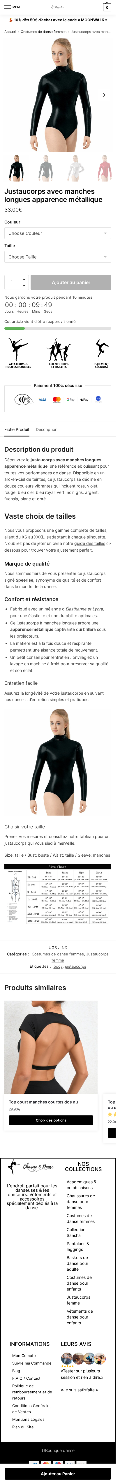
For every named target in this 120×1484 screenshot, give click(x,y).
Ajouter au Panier (58, 1473)
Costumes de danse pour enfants (79, 1283)
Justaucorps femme (78, 1300)
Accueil (10, 31)
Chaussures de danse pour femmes (81, 1201)
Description (46, 429)
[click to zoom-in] (60, 95)
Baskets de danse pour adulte (77, 1263)
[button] (104, 95)
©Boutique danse (58, 1450)
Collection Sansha (76, 1232)
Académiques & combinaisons (81, 1184)
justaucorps (75, 966)
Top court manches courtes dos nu (43, 1101)
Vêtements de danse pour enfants (80, 1317)
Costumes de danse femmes (43, 31)
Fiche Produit (16, 429)
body (58, 966)
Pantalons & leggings (78, 1246)
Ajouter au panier (71, 282)
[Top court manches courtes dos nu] (51, 1047)
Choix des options (51, 1120)
